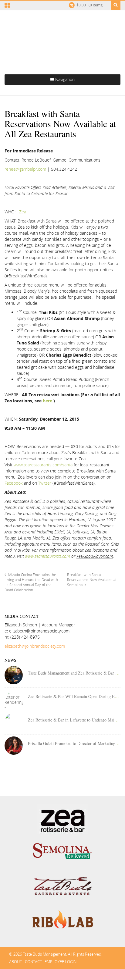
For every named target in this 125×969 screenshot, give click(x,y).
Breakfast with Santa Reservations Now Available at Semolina (92, 579)
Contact (33, 961)
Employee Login (60, 961)
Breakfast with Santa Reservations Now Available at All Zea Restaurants (60, 123)
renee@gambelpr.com (25, 169)
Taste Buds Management (62, 39)
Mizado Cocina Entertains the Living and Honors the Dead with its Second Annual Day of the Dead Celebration (31, 582)
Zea (22, 212)
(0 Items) (89, 5)
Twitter (44, 483)
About (15, 961)
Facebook (14, 483)
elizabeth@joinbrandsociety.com (35, 646)
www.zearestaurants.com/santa (43, 465)
